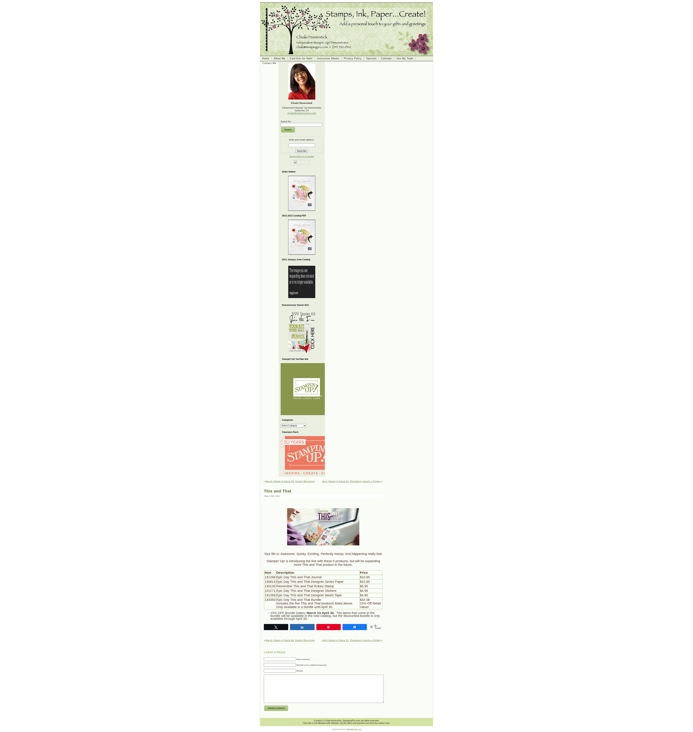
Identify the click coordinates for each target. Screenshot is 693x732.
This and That (277, 491)
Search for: (286, 121)
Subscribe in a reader (301, 156)
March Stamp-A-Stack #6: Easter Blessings (290, 481)
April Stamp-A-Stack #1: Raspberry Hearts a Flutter (351, 481)
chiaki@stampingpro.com (301, 113)
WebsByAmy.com (354, 729)
